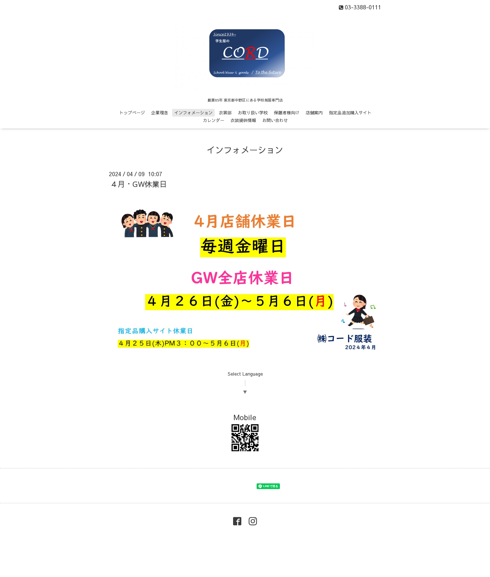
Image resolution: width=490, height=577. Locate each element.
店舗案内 (314, 112)
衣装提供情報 (243, 120)
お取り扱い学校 (253, 112)
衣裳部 (225, 112)
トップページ (132, 112)
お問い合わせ (275, 120)
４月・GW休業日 (138, 184)
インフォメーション (193, 112)
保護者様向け (286, 112)
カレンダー (213, 120)
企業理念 (159, 112)
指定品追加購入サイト (350, 112)
